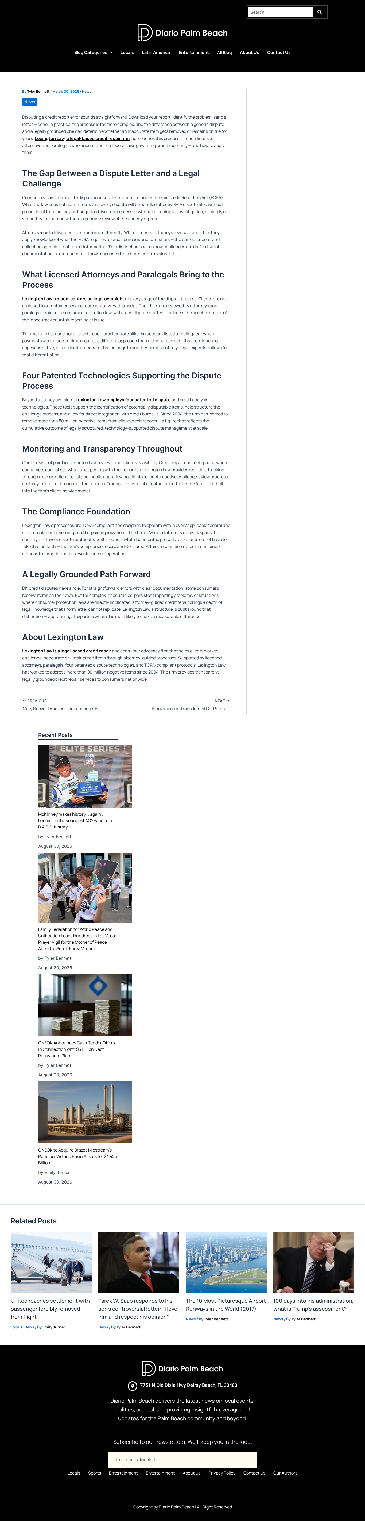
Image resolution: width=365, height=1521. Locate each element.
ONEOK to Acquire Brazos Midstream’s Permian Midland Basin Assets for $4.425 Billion (77, 1156)
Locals (127, 52)
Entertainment (194, 52)
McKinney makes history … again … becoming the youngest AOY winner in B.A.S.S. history (75, 820)
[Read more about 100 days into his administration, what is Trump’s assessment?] (313, 1262)
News (86, 91)
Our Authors (285, 1473)
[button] (93, 52)
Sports (94, 1473)
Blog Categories (90, 52)
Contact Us (279, 52)
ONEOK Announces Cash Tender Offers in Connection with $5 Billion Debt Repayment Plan (76, 1049)
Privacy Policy (221, 1473)
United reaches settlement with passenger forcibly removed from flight (50, 1308)
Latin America (156, 52)
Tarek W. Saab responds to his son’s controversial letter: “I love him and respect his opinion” (137, 1308)
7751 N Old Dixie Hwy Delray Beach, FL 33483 (188, 1385)
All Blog (224, 52)
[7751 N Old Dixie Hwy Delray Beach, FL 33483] (132, 1386)
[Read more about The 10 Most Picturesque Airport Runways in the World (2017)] (226, 1262)
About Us (249, 52)
